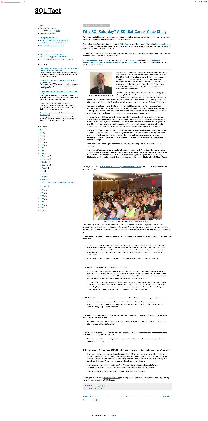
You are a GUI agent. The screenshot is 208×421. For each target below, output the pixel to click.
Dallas (101, 63)
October (45, 162)
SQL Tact (48, 10)
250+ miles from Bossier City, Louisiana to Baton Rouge (120, 167)
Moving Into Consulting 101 (49, 38)
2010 (42, 207)
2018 (42, 150)
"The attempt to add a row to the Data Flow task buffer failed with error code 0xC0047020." (58, 69)
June (44, 174)
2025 (42, 130)
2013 (42, 199)
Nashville (108, 63)
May (43, 177)
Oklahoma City (118, 63)
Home (128, 396)
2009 (42, 210)
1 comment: (89, 385)
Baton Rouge (92, 60)
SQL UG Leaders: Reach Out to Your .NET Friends (56, 59)
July (43, 171)
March (44, 186)
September (46, 165)
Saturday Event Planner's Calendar (51, 54)
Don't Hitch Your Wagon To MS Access (53, 43)
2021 (42, 142)
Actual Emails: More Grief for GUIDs (52, 45)
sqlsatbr (100, 388)
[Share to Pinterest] (105, 386)
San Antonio (132, 63)
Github (58, 31)
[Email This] (96, 386)
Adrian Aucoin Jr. (126, 44)
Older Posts (167, 396)
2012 (42, 201)
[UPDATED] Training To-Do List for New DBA (55, 40)
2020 (42, 145)
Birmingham (93, 63)
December (46, 156)
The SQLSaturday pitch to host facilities (53, 57)
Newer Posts (87, 396)
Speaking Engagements (48, 28)
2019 (42, 147)
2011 (42, 205)
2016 (42, 190)
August (44, 168)
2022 (42, 139)
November (46, 159)
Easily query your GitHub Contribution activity (55, 103)
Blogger (113, 415)
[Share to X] (100, 386)
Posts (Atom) (96, 400)
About (42, 26)
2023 (42, 136)
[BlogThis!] (98, 386)
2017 (42, 153)
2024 (42, 133)
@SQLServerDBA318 (163, 44)
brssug (91, 388)
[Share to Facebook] (103, 386)
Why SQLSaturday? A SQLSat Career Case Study (125, 31)
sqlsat (95, 388)
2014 (42, 196)
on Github (53, 33)
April (44, 180)
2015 (42, 193)
